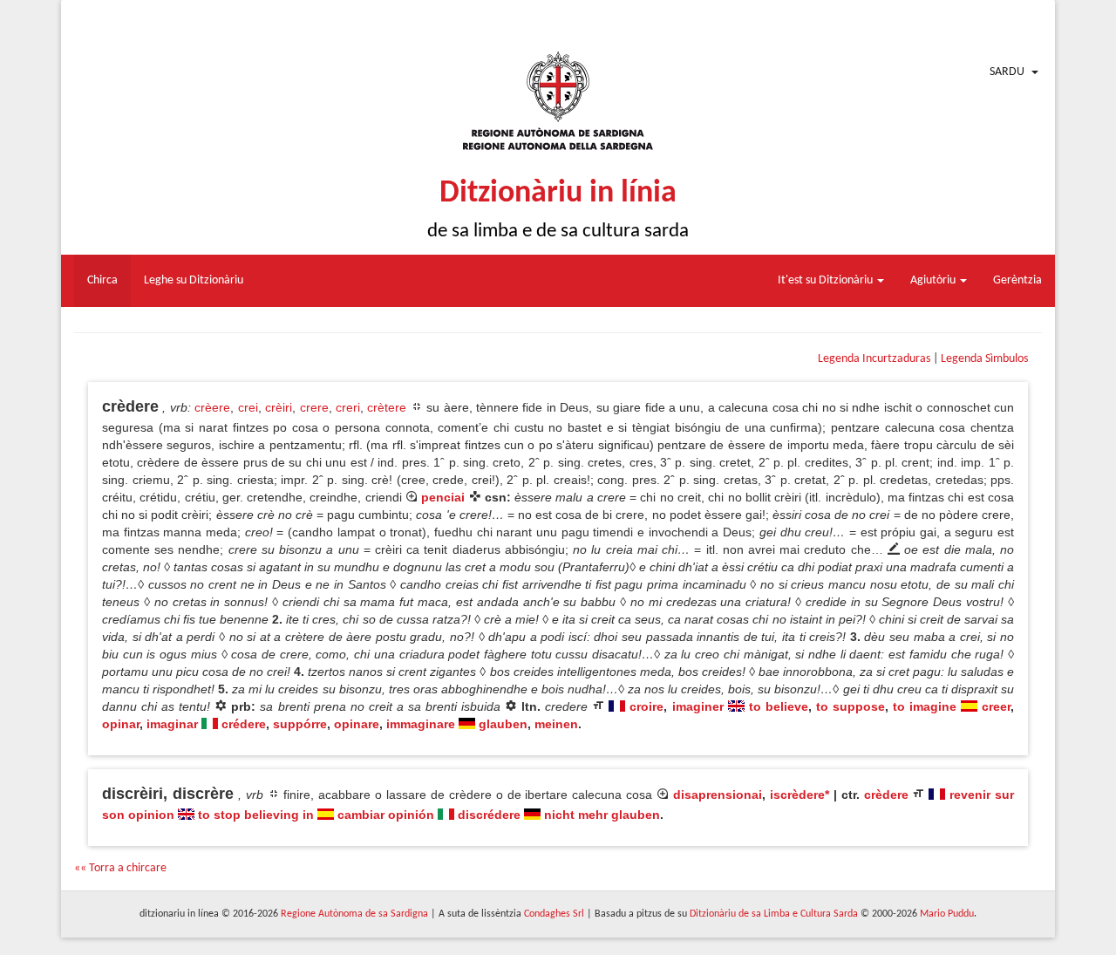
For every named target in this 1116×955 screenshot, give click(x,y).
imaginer (698, 706)
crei (248, 407)
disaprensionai (717, 795)
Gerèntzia (1017, 280)
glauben (503, 724)
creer (996, 706)
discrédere (489, 815)
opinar (121, 724)
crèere (212, 407)
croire (646, 706)
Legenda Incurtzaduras (874, 358)
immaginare (420, 724)
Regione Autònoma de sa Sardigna (354, 914)
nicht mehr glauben (602, 815)
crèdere (886, 795)
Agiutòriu (934, 280)
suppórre (300, 724)
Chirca (102, 280)
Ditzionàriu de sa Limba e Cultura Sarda (774, 914)
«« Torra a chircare (120, 868)
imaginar (172, 724)
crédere (243, 724)
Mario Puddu (947, 914)
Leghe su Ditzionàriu (193, 280)
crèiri (278, 407)
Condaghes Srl (554, 914)
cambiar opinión (385, 815)
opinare (356, 724)
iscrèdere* (799, 795)
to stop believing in (256, 815)
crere (314, 407)
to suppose (850, 706)
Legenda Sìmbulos (984, 358)
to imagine (924, 706)
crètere (386, 407)
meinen (556, 724)
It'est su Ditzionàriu (826, 280)
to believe (778, 706)
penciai (443, 497)
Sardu (1007, 71)
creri (348, 407)
